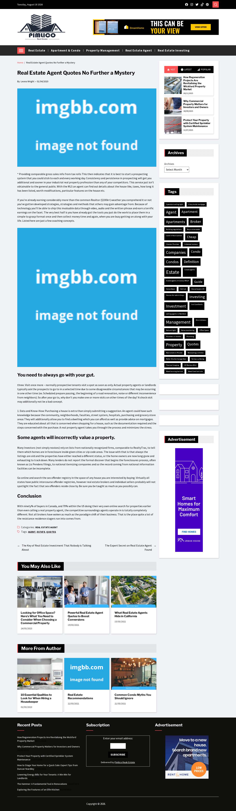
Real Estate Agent (138, 50)
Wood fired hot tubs (195, 371)
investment (176, 306)
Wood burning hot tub (174, 371)
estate (41, 532)
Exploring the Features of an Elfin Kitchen (38, 789)
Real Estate (36, 50)
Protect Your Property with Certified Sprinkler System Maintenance (196, 123)
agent (32, 532)
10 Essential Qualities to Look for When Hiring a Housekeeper (36, 698)
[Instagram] (191, 4)
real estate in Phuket (174, 353)
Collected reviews (191, 244)
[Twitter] (197, 4)
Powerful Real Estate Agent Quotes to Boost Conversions (85, 616)
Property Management (103, 50)
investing (197, 296)
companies (176, 252)
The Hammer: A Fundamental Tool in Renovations (42, 783)
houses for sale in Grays (175, 295)
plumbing (190, 336)
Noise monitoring (187, 330)
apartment (190, 212)
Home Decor (170, 289)
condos (172, 261)
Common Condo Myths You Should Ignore (133, 696)
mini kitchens (201, 320)
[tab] (171, 69)
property (174, 344)
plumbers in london (173, 336)
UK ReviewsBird (190, 365)
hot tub (183, 289)
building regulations (174, 229)
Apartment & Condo (66, 50)
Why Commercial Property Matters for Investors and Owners (195, 104)
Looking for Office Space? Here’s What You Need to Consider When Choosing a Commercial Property (39, 618)
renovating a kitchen (196, 353)
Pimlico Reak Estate (125, 762)
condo (195, 251)
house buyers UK (197, 289)
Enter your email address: (118, 738)
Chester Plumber (172, 244)
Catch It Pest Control (174, 235)
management (178, 322)
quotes (51, 532)
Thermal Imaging (172, 365)
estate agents (190, 269)
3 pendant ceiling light (174, 204)
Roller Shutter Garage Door (176, 359)
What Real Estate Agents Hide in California (131, 614)
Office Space (204, 330)
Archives (169, 164)
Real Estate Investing (174, 50)
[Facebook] (186, 4)
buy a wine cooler (193, 229)
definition (191, 261)
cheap (191, 237)
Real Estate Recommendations (80, 696)
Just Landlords (197, 304)
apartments (175, 221)
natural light (171, 330)
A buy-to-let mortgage (196, 204)
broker (195, 221)
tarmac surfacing (197, 359)
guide (198, 282)
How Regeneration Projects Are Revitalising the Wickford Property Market (194, 83)
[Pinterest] (207, 4)
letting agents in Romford (176, 314)
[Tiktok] (202, 4)
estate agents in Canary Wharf (177, 281)
